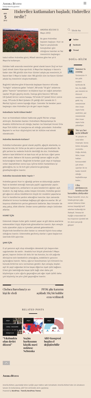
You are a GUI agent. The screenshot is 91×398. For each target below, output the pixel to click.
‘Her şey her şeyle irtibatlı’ (81, 131)
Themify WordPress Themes (31, 391)
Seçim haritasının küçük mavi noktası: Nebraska (30, 344)
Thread (76, 50)
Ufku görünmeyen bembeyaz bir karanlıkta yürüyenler (78, 189)
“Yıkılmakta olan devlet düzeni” (10, 341)
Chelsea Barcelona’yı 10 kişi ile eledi (16, 291)
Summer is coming (80, 70)
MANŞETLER (10, 333)
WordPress (15, 391)
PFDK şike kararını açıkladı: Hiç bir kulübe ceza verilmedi (50, 293)
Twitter (76, 39)
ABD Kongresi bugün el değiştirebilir (52, 341)
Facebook (77, 45)
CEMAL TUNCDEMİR (12, 327)
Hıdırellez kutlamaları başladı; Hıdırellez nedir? (52, 14)
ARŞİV (8, 320)
